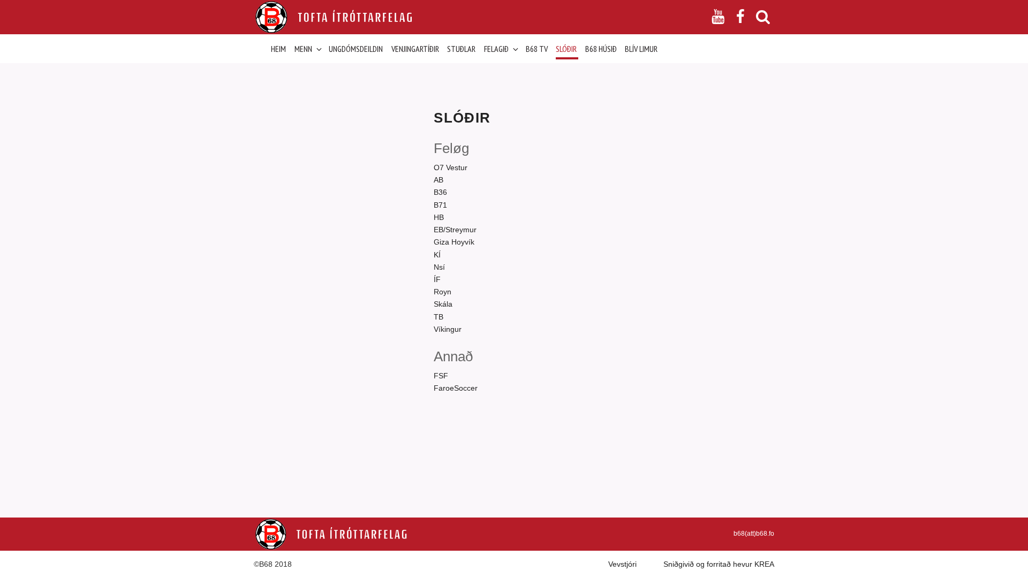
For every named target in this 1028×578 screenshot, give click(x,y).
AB (438, 180)
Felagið (496, 48)
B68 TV (537, 48)
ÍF (437, 279)
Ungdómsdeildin (356, 48)
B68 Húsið (601, 48)
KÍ (437, 254)
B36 (440, 192)
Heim (278, 48)
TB (438, 317)
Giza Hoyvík (454, 242)
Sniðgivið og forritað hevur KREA (718, 564)
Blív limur (641, 48)
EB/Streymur (455, 229)
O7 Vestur (450, 167)
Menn (303, 48)
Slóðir (566, 48)
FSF (441, 375)
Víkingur (448, 329)
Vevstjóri (622, 564)
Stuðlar (461, 48)
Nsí (439, 267)
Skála (443, 304)
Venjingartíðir (415, 48)
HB (439, 217)
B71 (440, 205)
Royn (442, 291)
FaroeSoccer (456, 388)
